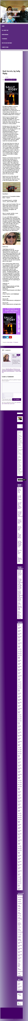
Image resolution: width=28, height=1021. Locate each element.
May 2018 (20, 848)
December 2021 (20, 733)
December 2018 (20, 831)
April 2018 (20, 850)
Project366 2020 (20, 955)
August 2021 (19, 745)
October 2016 (19, 889)
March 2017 (19, 886)
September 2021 (20, 742)
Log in (19, 981)
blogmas (19, 901)
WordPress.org (20, 989)
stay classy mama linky (19, 964)
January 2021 (19, 762)
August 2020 (19, 778)
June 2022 (20, 716)
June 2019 (20, 815)
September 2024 (20, 643)
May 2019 (20, 817)
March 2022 (19, 723)
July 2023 (19, 682)
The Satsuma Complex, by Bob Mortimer (19, 535)
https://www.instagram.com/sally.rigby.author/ (15, 290)
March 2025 (19, 625)
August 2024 (19, 647)
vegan (19, 973)
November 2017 (20, 865)
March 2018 (19, 853)
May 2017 (19, 881)
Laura (7, 77)
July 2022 (19, 714)
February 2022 (19, 726)
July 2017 (19, 877)
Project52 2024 (19, 958)
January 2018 (19, 859)
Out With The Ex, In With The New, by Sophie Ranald (20, 586)
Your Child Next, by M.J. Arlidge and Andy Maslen (20, 505)
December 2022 (20, 700)
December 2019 (20, 798)
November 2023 (20, 670)
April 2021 (20, 753)
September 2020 (20, 775)
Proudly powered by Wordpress (18, 1019)
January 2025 (19, 631)
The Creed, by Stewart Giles (20, 552)
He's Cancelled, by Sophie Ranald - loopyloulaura (20, 580)
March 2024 (19, 658)
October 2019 (19, 805)
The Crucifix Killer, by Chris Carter (19, 490)
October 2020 (19, 772)
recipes (19, 961)
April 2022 (20, 720)
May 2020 (20, 784)
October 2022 (19, 706)
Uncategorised (20, 971)
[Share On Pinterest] (10, 337)
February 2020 (19, 792)
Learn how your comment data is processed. (11, 403)
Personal (19, 934)
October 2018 (19, 837)
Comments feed (20, 987)
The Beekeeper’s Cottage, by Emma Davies (20, 599)
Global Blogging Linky (19, 924)
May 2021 (19, 751)
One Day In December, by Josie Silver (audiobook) (20, 514)
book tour (14, 79)
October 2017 (19, 868)
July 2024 (19, 649)
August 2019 (19, 811)
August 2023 (19, 679)
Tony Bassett (19, 612)
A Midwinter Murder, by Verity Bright (20, 559)
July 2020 (20, 780)
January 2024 (19, 664)
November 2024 (20, 637)
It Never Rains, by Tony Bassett (19, 616)
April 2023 (20, 688)
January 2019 (19, 828)
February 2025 (19, 628)
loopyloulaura (11, 11)
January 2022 (19, 730)
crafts (19, 910)
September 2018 (20, 840)
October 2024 (19, 640)
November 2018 (20, 834)
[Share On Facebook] (4, 337)
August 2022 (19, 712)
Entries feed (19, 984)
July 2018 (19, 846)
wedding (19, 975)
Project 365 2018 (19, 940)
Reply (18, 354)
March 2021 (19, 756)
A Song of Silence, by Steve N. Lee (20, 574)
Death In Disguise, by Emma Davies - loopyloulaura (20, 593)
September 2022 (20, 709)
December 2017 (20, 862)
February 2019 (19, 825)
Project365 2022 (20, 949)
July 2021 (19, 747)
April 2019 (20, 819)
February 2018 (19, 856)
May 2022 (20, 718)
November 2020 (20, 769)
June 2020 (20, 782)
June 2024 (20, 651)
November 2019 (20, 801)
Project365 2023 (20, 952)
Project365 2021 (20, 946)
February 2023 (19, 694)
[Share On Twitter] (7, 337)
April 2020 (20, 786)
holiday (19, 927)
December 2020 (20, 765)
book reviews (9, 342)
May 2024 (20, 653)
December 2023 (20, 667)
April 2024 (20, 655)
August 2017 (19, 874)
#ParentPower (20, 897)
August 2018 (19, 844)
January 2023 (19, 697)
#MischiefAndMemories (20, 895)
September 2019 (20, 808)
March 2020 (19, 789)
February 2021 (19, 759)
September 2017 (20, 871)
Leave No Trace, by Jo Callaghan (20, 497)
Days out (19, 915)
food (19, 920)
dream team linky (20, 918)
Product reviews (19, 937)
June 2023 (20, 684)
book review (8, 79)
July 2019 (19, 813)
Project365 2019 (20, 943)
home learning (19, 929)
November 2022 (20, 703)
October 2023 (19, 673)
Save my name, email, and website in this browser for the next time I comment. (10, 400)
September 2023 (20, 676)
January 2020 (19, 795)
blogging (19, 899)
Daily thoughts (19, 913)
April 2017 (19, 883)
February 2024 (19, 661)
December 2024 (20, 634)
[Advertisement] (11, 61)
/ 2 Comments (15, 342)
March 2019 (19, 822)
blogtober (20, 903)
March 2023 (19, 690)
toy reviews (19, 969)
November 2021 (20, 736)
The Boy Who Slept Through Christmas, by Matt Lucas (20, 544)
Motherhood (20, 932)
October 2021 (19, 739)
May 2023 (20, 686)
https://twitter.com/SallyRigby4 (11, 294)
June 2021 (20, 749)
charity (19, 908)
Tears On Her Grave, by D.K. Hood (20, 528)
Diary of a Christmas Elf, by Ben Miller (20, 521)
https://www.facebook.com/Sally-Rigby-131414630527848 (11, 286)
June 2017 (19, 879)
